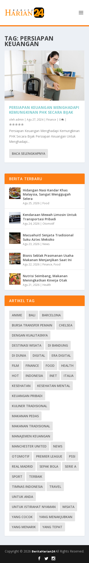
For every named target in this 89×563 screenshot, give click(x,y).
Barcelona (51, 315)
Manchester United (29, 446)
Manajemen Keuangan (31, 436)
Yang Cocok (22, 517)
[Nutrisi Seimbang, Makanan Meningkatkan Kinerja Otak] (15, 279)
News (46, 244)
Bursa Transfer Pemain (32, 325)
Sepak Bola (48, 466)
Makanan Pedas (25, 416)
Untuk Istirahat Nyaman (34, 507)
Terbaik (35, 476)
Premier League (49, 456)
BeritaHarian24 (43, 551)
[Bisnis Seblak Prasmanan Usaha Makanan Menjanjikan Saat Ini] (15, 258)
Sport (17, 476)
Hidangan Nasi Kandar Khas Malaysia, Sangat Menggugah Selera (47, 194)
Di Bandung (58, 345)
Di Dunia (19, 355)
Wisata (68, 507)
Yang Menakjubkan (55, 517)
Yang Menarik (24, 527)
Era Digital (61, 355)
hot (15, 375)
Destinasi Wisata (26, 345)
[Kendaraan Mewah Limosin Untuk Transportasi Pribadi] (15, 218)
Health (46, 285)
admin (20, 119)
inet (53, 375)
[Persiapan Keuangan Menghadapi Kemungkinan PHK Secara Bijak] (45, 75)
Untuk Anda (22, 496)
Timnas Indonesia (27, 486)
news (57, 446)
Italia (68, 375)
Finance (51, 119)
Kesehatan (21, 386)
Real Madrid (22, 466)
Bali (32, 315)
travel (55, 486)
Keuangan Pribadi (27, 396)
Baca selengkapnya (28, 153)
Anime (17, 315)
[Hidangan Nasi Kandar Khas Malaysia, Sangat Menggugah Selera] (15, 193)
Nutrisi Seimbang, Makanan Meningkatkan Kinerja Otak (45, 278)
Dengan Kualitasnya (30, 335)
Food (45, 203)
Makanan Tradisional (31, 426)
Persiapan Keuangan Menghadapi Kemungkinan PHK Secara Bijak (44, 110)
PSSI (72, 456)
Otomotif (48, 224)
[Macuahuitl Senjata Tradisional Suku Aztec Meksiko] (15, 238)
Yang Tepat (52, 527)
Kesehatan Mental (53, 386)
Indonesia (34, 375)
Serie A (70, 466)
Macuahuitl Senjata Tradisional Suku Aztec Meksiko (48, 237)
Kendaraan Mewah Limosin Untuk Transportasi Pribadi (50, 217)
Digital (39, 355)
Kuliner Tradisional (29, 406)
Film (15, 365)
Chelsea (65, 325)
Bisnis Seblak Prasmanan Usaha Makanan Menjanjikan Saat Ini (48, 257)
